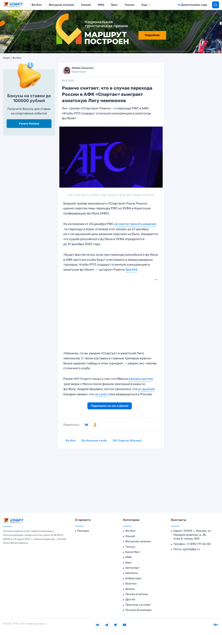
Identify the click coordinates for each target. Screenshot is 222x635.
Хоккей (86, 4)
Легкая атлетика (136, 594)
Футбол (36, 4)
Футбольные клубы (94, 440)
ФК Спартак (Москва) (127, 440)
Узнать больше (29, 123)
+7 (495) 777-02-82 (198, 544)
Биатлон (131, 583)
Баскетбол (132, 552)
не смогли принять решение (135, 224)
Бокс (114, 4)
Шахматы (131, 573)
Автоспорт (132, 567)
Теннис (130, 4)
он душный (146, 389)
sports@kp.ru (191, 549)
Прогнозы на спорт (138, 604)
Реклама (83, 530)
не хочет (101, 394)
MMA (101, 4)
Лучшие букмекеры (138, 610)
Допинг (130, 589)
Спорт (6, 58)
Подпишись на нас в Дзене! (109, 405)
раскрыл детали (141, 379)
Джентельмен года (194, 4)
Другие (130, 599)
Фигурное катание (61, 4)
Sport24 (131, 269)
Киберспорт (133, 578)
